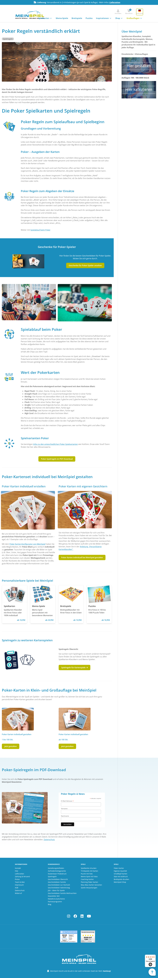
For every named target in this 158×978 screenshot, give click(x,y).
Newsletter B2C (54, 896)
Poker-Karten (119, 868)
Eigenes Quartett (120, 871)
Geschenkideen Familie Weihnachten (62, 893)
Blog (49, 904)
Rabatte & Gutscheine (56, 899)
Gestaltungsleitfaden (56, 868)
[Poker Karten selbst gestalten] (28, 510)
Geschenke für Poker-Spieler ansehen (85, 265)
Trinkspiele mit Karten (89, 871)
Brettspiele (77, 18)
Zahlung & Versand (22, 876)
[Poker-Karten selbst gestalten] (18, 719)
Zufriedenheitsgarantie (57, 871)
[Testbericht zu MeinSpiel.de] (68, 936)
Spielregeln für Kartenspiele (73, 667)
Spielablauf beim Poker (40, 230)
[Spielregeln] (19, 660)
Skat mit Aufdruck (121, 876)
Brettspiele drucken (121, 879)
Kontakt (18, 868)
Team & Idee (20, 882)
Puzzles (89, 18)
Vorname (64, 808)
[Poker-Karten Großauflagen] (75, 719)
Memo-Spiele (62, 18)
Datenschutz (49, 839)
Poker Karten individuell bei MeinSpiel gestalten (82, 557)
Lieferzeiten (114, 2)
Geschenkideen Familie (57, 882)
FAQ (16, 871)
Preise (17, 879)
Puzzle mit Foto (87, 874)
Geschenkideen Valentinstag (59, 888)
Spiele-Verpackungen (89, 888)
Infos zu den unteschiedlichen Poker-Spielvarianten (55, 444)
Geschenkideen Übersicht (58, 879)
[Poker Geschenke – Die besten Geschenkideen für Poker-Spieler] (28, 261)
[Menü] (154, 956)
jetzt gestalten (10, 746)
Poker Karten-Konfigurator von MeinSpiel (27, 544)
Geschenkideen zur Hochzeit (59, 885)
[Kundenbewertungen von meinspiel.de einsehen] (88, 936)
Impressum (19, 885)
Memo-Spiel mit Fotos (89, 876)
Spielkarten (43, 18)
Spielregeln (8, 39)
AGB (16, 888)
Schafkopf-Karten (120, 874)
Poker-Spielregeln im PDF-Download (57, 459)
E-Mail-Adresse (67, 801)
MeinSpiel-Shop (120, 882)
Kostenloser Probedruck (57, 874)
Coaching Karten (87, 879)
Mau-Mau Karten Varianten (91, 885)
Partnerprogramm (55, 901)
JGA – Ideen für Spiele (56, 890)
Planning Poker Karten (89, 882)
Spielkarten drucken (88, 868)
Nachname (65, 816)
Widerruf (18, 893)
